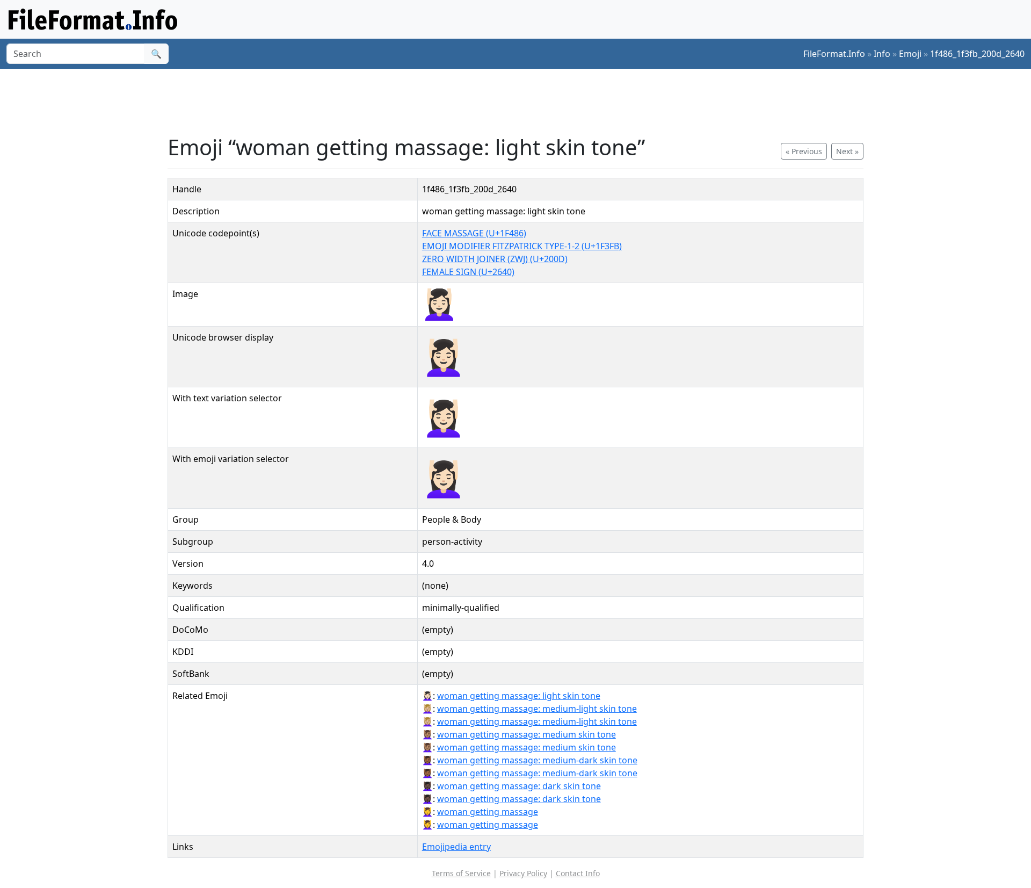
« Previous (804, 151)
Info (882, 54)
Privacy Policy (523, 873)
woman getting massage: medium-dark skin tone (537, 760)
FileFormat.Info (834, 54)
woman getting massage (487, 812)
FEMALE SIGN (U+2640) (468, 272)
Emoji (910, 54)
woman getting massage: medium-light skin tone (537, 708)
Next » (847, 151)
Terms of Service (461, 873)
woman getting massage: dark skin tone (519, 786)
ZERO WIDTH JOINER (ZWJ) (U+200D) (495, 259)
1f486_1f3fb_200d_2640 (977, 54)
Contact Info (578, 873)
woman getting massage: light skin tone (518, 696)
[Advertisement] (521, 101)
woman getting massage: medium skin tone (526, 734)
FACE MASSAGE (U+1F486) (474, 233)
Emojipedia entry (456, 847)
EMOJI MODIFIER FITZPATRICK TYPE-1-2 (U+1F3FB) (522, 246)
